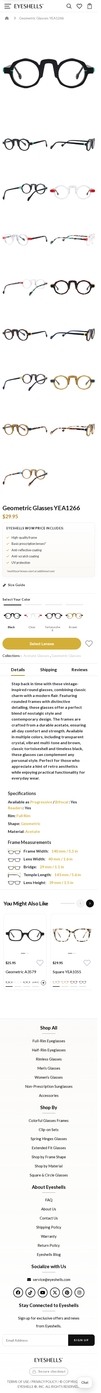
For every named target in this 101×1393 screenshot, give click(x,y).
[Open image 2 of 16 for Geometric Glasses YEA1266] (25, 144)
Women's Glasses (49, 1077)
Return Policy (49, 1245)
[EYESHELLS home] (28, 6)
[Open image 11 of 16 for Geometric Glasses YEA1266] (72, 334)
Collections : (12, 655)
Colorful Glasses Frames (49, 1120)
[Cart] (89, 6)
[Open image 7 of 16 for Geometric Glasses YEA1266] (72, 239)
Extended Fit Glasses (49, 1147)
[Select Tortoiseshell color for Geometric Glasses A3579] (26, 982)
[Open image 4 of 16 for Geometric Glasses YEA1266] (25, 192)
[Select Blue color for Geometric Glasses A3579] (35, 982)
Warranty (49, 1236)
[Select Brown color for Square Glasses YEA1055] (65, 982)
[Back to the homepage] (10, 18)
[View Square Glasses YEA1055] (72, 935)
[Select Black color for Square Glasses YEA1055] (82, 982)
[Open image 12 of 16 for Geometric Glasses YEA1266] (25, 382)
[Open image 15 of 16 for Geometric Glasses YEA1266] (72, 429)
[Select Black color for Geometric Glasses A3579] (9, 982)
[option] (25, 953)
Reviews (80, 669)
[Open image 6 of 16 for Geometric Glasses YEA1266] (25, 239)
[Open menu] (8, 6)
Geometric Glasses (66, 655)
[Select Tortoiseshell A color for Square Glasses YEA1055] (56, 982)
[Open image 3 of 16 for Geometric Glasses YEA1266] (72, 144)
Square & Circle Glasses (49, 1175)
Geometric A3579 (21, 971)
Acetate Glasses (36, 655)
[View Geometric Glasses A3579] (25, 935)
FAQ (48, 1200)
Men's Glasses (48, 1068)
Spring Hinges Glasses (49, 1138)
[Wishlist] (79, 6)
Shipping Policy (48, 1227)
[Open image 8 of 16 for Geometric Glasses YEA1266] (25, 287)
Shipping (48, 669)
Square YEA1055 (67, 971)
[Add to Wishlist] (89, 644)
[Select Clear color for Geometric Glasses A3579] (17, 982)
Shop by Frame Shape (49, 1156)
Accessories (49, 1095)
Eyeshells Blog (49, 1254)
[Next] (90, 903)
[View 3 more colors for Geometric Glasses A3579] (43, 982)
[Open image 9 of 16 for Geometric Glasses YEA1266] (72, 287)
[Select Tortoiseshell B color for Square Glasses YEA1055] (73, 982)
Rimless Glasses (49, 1059)
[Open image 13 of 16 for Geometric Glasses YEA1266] (72, 382)
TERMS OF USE (18, 1382)
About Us (48, 1209)
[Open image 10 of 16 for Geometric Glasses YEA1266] (25, 334)
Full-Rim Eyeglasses (48, 1041)
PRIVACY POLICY (44, 1382)
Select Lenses (42, 643)
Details (18, 669)
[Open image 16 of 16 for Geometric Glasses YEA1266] (25, 477)
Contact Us (49, 1218)
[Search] (69, 6)
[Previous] (80, 903)
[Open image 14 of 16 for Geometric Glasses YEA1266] (25, 429)
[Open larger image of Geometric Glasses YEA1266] (48, 73)
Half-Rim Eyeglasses (49, 1050)
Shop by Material (49, 1165)
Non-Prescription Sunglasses (49, 1086)
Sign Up (81, 1340)
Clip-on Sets (49, 1129)
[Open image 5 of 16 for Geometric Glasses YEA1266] (72, 192)
